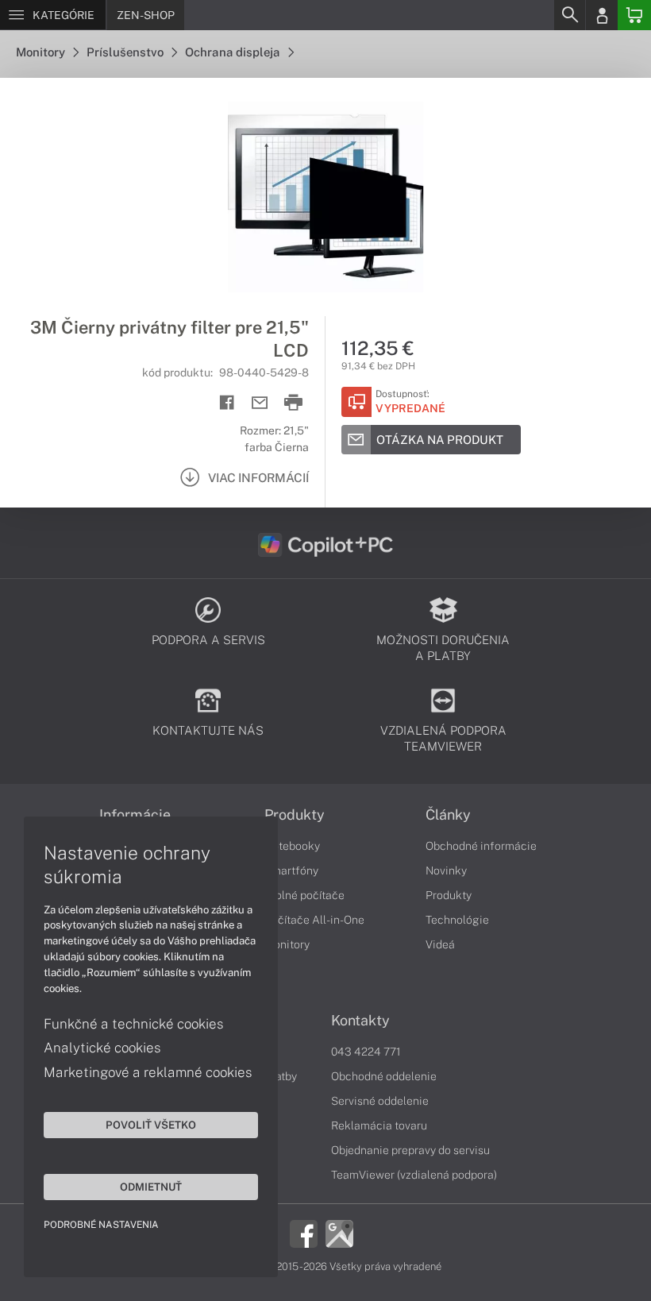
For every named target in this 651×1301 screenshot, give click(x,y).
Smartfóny (291, 870)
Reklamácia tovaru (379, 1125)
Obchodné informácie (481, 846)
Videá (440, 944)
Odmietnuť (151, 1186)
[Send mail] (260, 403)
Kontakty (360, 1020)
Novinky (446, 870)
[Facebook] (304, 1232)
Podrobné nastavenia (101, 1224)
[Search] (569, 15)
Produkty (294, 815)
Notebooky (292, 846)
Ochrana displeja (234, 52)
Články (448, 815)
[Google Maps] (339, 1232)
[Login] (602, 15)
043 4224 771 (366, 1051)
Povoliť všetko (151, 1124)
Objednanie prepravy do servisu (410, 1150)
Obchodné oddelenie (384, 1076)
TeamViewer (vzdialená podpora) (414, 1174)
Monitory (41, 52)
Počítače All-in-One (314, 919)
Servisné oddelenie (380, 1100)
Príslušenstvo (126, 52)
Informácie (135, 815)
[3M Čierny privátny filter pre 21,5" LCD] (325, 197)
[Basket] (634, 15)
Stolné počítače (304, 895)
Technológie (457, 919)
